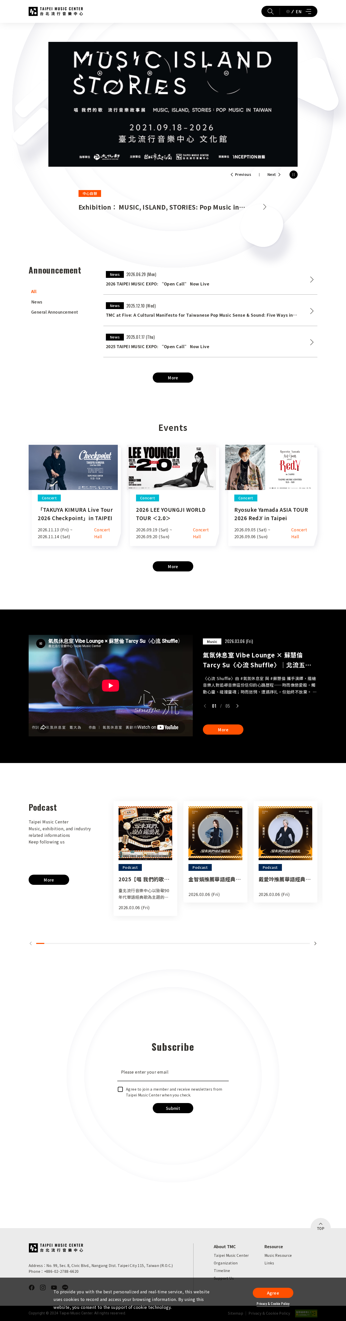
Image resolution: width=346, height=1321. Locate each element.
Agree (273, 1293)
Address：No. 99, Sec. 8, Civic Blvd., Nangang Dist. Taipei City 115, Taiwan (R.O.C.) (101, 1265)
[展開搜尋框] (270, 11)
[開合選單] (308, 11)
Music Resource (278, 1255)
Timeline (222, 1270)
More (173, 378)
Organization (226, 1262)
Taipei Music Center (56, 11)
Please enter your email (144, 1072)
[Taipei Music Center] (56, 1247)
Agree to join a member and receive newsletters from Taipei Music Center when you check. (174, 1092)
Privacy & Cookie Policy (273, 1303)
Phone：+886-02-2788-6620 (54, 1271)
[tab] (61, 291)
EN (298, 11)
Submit (173, 1108)
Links (269, 1262)
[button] (205, 706)
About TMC (225, 1246)
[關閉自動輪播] (294, 175)
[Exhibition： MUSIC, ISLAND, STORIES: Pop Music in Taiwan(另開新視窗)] (173, 104)
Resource (273, 1246)
